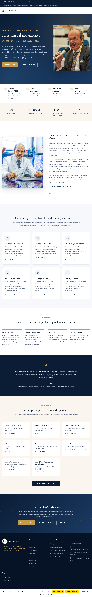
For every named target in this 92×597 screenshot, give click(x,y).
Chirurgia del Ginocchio (57, 544)
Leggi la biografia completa (59, 186)
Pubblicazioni (33, 563)
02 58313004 (70, 449)
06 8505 (9, 451)
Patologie (32, 554)
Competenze (33, 550)
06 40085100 (11, 433)
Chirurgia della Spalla (56, 547)
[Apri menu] (88, 11)
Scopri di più (9, 260)
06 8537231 (40, 472)
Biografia (32, 547)
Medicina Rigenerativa (56, 554)
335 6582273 (81, 449)
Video (31, 557)
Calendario (32, 560)
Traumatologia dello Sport (57, 550)
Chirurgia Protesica (55, 557)
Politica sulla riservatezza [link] (46, 594)
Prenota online (10, 65)
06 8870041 (11, 470)
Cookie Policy (6, 580)
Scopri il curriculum (28, 65)
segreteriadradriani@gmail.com (27, 2)
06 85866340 (71, 433)
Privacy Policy (6, 577)
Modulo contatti (66, 523)
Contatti (31, 567)
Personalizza (85, 592)
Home (31, 544)
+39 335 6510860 (9, 2)
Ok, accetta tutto (58, 592)
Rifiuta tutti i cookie (72, 592)
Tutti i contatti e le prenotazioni (46, 483)
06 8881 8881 (40, 433)
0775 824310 (40, 451)
